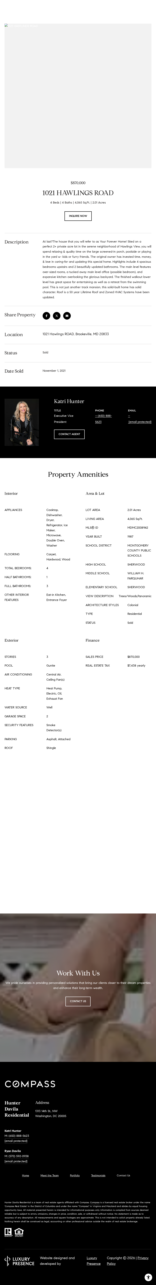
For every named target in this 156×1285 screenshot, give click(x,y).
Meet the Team (50, 1175)
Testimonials (98, 1175)
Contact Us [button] (78, 1001)
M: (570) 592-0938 (17, 1156)
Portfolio (75, 1175)
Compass (94, 1202)
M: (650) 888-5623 (17, 1136)
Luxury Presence (94, 1261)
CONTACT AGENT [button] (69, 434)
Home (25, 1175)
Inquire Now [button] (78, 216)
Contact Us (123, 1175)
